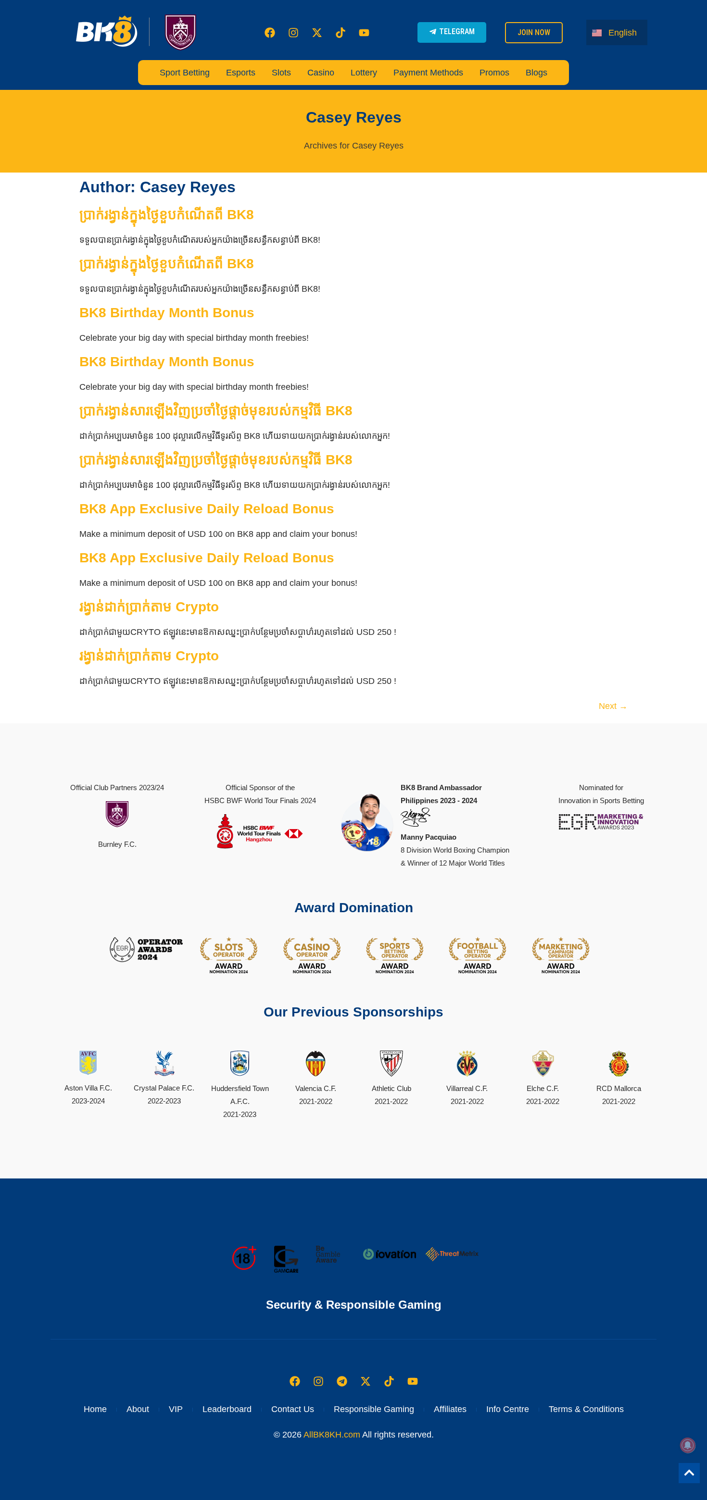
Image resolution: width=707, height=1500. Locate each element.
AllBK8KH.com (332, 1434)
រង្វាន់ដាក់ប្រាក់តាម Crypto (149, 606)
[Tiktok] (340, 32)
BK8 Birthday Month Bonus (166, 312)
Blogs (536, 72)
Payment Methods (428, 72)
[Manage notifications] (687, 1445)
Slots (281, 72)
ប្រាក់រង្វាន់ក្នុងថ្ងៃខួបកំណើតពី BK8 (166, 214)
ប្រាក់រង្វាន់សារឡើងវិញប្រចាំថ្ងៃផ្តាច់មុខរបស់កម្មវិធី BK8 (216, 410)
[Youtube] (364, 32)
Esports (240, 72)
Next (613, 706)
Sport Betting (185, 72)
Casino (320, 72)
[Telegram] (342, 1381)
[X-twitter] (317, 32)
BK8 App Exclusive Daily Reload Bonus (206, 508)
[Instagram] (293, 32)
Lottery (364, 72)
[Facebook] (269, 32)
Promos (494, 72)
